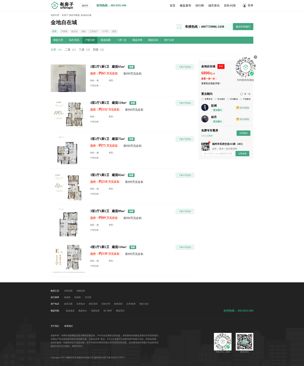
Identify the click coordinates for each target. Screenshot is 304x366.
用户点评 (169, 40)
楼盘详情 (137, 40)
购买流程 (93, 304)
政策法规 (68, 304)
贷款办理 (106, 304)
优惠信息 (95, 310)
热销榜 (77, 297)
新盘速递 (70, 310)
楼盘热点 (82, 310)
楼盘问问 (153, 40)
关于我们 (55, 326)
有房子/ (65, 15)
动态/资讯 (74, 40)
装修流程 (118, 304)
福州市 (85, 5)
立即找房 (68, 291)
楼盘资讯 (120, 310)
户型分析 (90, 40)
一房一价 (121, 40)
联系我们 (68, 326)
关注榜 (88, 297)
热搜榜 (67, 297)
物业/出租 (144, 304)
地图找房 (81, 291)
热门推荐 (107, 310)
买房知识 (81, 304)
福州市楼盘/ (74, 15)
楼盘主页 (58, 40)
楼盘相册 (106, 40)
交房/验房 (131, 304)
